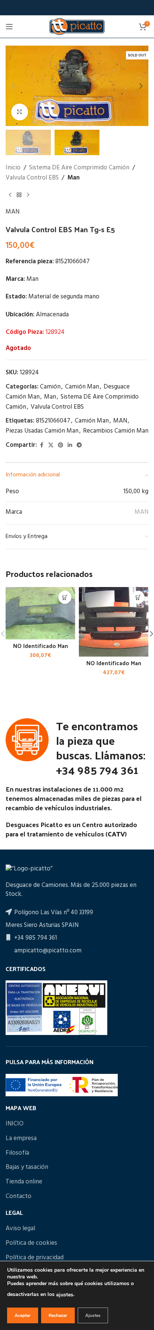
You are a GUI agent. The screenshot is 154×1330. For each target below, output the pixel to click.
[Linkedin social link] (69, 445)
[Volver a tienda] (19, 194)
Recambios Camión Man (115, 431)
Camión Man (82, 387)
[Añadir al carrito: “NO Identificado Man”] (64, 597)
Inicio (13, 168)
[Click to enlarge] (19, 112)
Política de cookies (31, 1243)
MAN (12, 212)
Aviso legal (20, 1228)
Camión (50, 387)
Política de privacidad (35, 1257)
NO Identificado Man (40, 646)
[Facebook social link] (41, 445)
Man (73, 178)
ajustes (64, 1294)
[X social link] (51, 445)
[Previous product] (10, 194)
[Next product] (28, 194)
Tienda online (24, 1181)
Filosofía (17, 1153)
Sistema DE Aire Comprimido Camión (79, 168)
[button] (13, 86)
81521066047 (53, 421)
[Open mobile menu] (9, 26)
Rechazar (58, 1315)
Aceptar (23, 1315)
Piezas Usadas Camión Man (42, 431)
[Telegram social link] (79, 445)
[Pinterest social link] (60, 445)
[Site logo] (77, 26)
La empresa (21, 1138)
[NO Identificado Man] (40, 613)
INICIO (15, 1123)
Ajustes (93, 1315)
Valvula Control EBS (32, 178)
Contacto (18, 1196)
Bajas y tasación (27, 1167)
